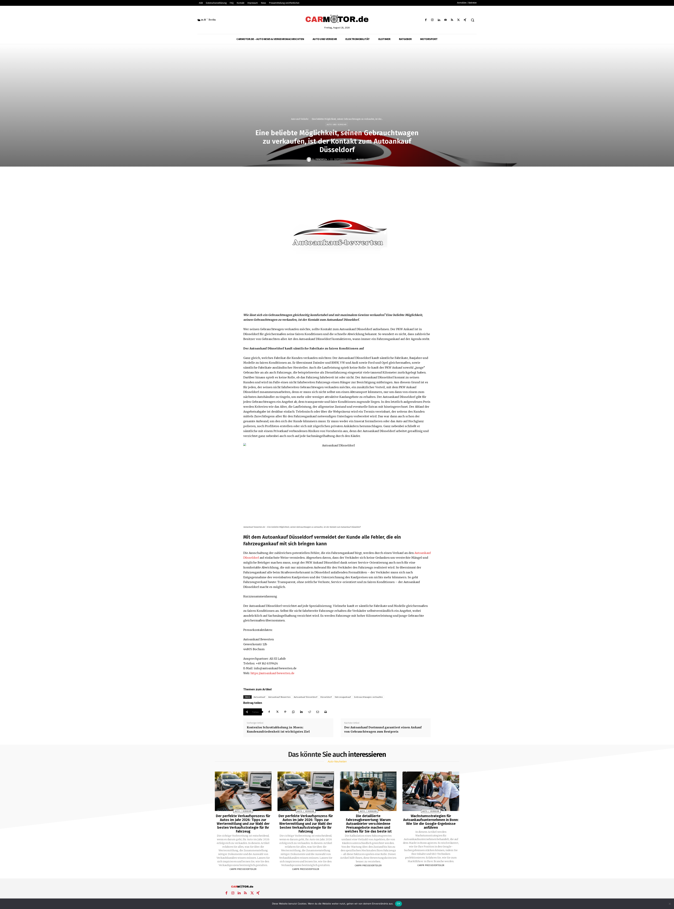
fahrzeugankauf (343, 697)
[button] (472, 20)
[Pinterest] (285, 711)
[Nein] (669, 903)
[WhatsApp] (293, 711)
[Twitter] (458, 20)
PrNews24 (321, 159)
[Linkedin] (439, 20)
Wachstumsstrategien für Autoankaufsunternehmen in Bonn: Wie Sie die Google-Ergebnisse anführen (431, 822)
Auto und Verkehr (300, 119)
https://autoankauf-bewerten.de (272, 673)
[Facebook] (426, 20)
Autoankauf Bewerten (279, 697)
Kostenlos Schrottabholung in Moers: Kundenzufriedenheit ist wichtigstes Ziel (278, 729)
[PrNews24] (309, 159)
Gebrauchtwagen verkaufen (368, 697)
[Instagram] (432, 20)
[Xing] (465, 20)
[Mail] (445, 20)
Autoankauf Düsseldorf (305, 697)
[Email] (317, 711)
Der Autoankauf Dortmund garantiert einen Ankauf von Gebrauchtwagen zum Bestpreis (383, 729)
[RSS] (452, 20)
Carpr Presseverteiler (243, 869)
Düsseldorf (326, 697)
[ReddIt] (309, 711)
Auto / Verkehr (243, 811)
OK (398, 903)
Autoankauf (259, 697)
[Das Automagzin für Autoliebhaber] (337, 19)
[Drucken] (325, 711)
